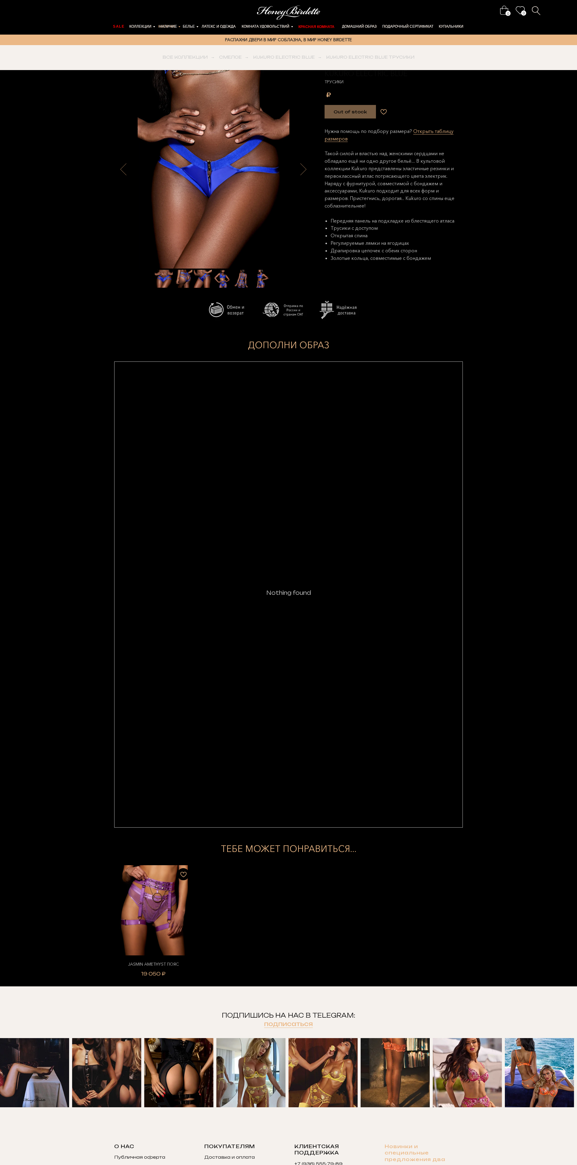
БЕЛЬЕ (189, 26)
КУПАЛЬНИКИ (451, 26)
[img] (504, 10)
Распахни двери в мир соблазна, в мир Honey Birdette (288, 39)
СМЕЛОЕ (230, 57)
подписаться (288, 1024)
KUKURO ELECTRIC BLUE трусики (370, 57)
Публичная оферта (139, 1157)
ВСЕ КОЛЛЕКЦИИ (185, 57)
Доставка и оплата (229, 1157)
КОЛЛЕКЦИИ (140, 26)
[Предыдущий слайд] (123, 169)
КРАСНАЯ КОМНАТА (316, 27)
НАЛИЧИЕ (168, 26)
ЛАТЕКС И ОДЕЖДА (219, 26)
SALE (118, 26)
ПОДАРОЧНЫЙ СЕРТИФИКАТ (407, 26)
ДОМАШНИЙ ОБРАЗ (359, 26)
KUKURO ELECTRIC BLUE (284, 57)
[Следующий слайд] (303, 169)
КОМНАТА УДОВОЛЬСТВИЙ (265, 26)
